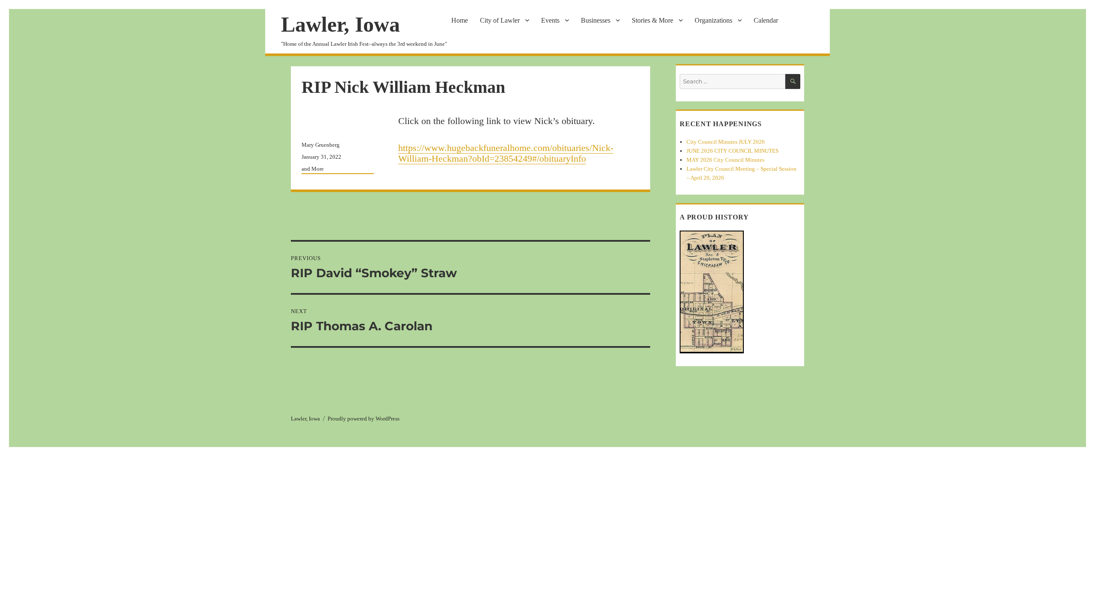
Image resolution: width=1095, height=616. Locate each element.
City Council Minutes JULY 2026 (726, 142)
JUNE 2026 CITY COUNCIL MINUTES (732, 151)
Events (550, 20)
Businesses (595, 20)
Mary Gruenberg (321, 145)
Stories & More (652, 20)
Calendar (766, 20)
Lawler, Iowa (340, 24)
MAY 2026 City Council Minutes (725, 160)
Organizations (713, 20)
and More (313, 169)
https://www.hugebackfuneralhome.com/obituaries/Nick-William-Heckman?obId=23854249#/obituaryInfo (505, 153)
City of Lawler (500, 20)
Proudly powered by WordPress (364, 418)
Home (459, 20)
